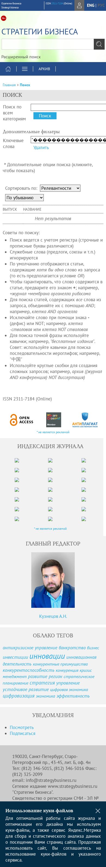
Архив (44, 68)
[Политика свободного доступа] (21, 419)
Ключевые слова (13, 143)
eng (90, 5)
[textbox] (53, 44)
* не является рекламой (53, 432)
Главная (9, 84)
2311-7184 (57, 3)
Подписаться (22, 733)
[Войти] (79, 5)
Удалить (41, 147)
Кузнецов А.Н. (53, 616)
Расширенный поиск (21, 56)
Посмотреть (22, 727)
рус (101, 5)
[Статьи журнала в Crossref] (53, 419)
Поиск (25, 84)
